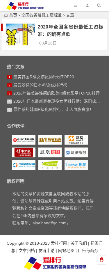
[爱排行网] (55, 263)
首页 (13, 15)
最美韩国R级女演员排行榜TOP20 (43, 76)
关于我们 (79, 243)
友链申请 (46, 250)
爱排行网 (59, 243)
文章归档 (27, 250)
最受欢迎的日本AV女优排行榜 (40, 85)
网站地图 (66, 250)
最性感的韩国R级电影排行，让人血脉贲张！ (53, 109)
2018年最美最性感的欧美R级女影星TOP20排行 (56, 93)
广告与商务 (88, 250)
